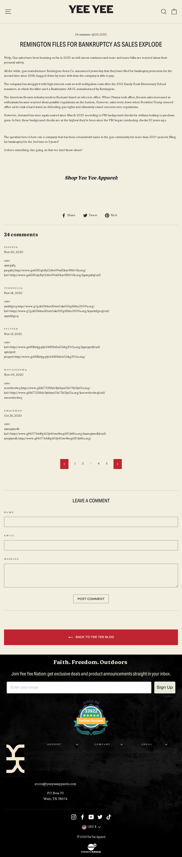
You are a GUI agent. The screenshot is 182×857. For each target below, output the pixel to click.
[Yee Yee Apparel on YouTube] (91, 817)
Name (9, 512)
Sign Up (165, 687)
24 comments (83, 34)
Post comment (91, 599)
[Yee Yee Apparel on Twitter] (100, 817)
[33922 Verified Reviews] (91, 736)
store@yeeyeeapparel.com (55, 784)
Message (11, 559)
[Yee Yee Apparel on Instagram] (73, 817)
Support (54, 744)
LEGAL (147, 744)
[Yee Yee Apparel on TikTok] (108, 817)
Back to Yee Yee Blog (94, 637)
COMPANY (102, 744)
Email (9, 536)
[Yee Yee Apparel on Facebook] (82, 817)
